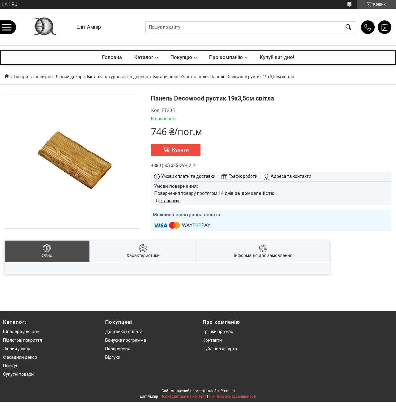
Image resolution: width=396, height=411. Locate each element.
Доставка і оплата (124, 331)
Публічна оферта (220, 348)
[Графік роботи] (384, 27)
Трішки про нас (218, 331)
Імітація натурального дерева (117, 76)
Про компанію (226, 57)
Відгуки (112, 357)
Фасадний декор (20, 357)
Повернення (117, 348)
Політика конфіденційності (232, 396)
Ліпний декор (69, 76)
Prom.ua (228, 391)
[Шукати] (348, 27)
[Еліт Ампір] (44, 27)
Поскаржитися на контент (183, 396)
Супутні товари (18, 374)
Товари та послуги (32, 76)
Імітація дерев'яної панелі (179, 76)
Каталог (143, 57)
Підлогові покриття (22, 340)
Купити (180, 150)
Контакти (212, 340)
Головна (112, 57)
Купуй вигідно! (277, 57)
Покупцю (181, 57)
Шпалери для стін (21, 331)
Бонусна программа (125, 340)
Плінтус (10, 365)
